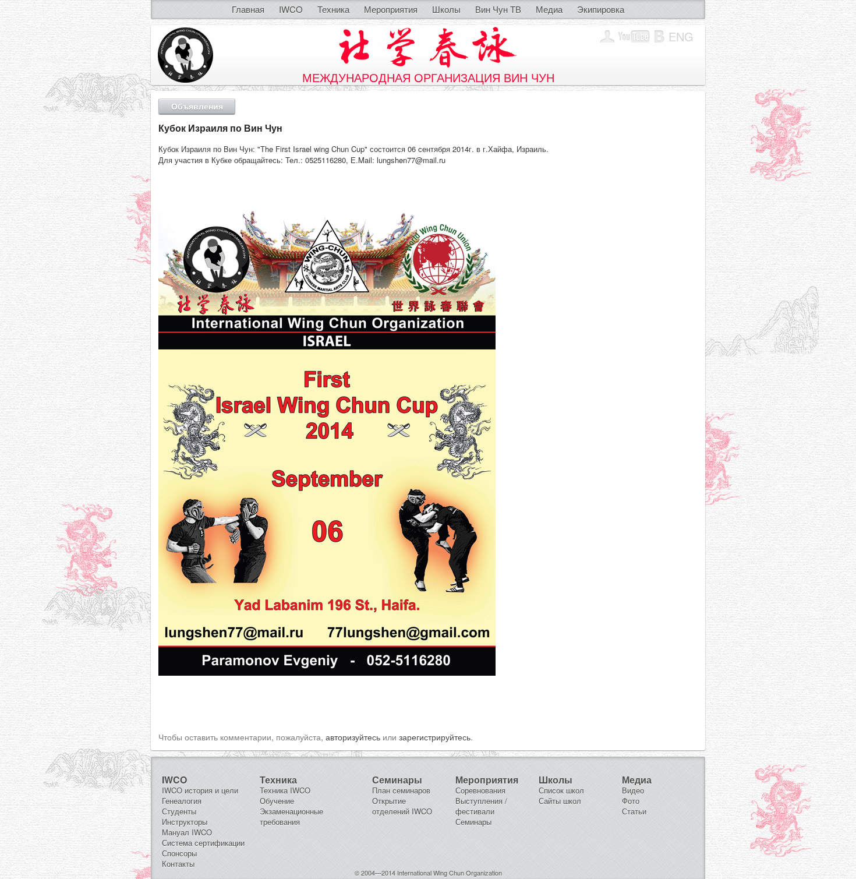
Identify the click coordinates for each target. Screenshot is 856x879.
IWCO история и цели (200, 790)
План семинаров (401, 790)
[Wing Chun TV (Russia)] (634, 36)
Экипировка (600, 9)
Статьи (634, 811)
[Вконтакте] (659, 36)
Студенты (179, 811)
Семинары (473, 821)
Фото (630, 800)
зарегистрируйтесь (435, 737)
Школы (446, 9)
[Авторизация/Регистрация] (607, 36)
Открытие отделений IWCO (402, 806)
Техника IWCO (285, 790)
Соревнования (480, 790)
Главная (248, 9)
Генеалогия (181, 800)
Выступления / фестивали (481, 806)
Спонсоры (179, 853)
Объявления (197, 106)
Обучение (277, 800)
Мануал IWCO (187, 832)
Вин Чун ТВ (498, 9)
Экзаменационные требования (291, 816)
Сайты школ (560, 800)
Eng (681, 36)
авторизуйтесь (353, 737)
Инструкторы (184, 821)
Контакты (178, 863)
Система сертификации (203, 842)
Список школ (561, 790)
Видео (633, 790)
